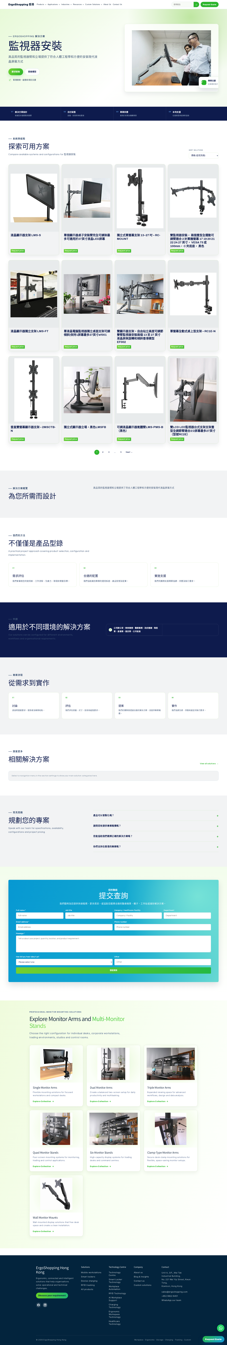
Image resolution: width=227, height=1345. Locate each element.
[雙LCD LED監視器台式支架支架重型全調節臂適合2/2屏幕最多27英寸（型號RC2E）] (193, 390)
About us (138, 1272)
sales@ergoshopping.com (174, 1292)
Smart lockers (88, 1276)
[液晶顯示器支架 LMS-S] (34, 198)
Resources (77, 4)
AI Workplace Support (115, 1299)
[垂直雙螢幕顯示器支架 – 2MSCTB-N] (34, 390)
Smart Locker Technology (115, 1280)
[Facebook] (38, 1305)
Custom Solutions (92, 4)
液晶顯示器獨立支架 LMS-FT (29, 331)
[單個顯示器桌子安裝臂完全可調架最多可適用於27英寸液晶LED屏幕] (87, 198)
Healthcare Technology (114, 1322)
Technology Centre (114, 1273)
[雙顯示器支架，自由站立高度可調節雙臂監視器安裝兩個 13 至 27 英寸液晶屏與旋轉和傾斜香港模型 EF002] (140, 294)
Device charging (89, 1281)
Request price (18, 251)
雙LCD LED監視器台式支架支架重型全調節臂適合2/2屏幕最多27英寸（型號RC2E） (192, 431)
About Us (107, 4)
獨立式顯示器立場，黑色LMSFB (85, 427)
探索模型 (32, 72)
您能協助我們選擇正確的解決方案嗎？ (156, 836)
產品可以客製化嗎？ (156, 815)
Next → (129, 452)
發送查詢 (113, 970)
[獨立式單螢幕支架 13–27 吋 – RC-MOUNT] (140, 198)
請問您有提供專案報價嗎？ (156, 826)
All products (87, 1289)
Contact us (139, 1281)
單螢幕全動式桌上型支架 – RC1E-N (193, 331)
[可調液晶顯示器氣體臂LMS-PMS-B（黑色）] (140, 390)
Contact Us (117, 4)
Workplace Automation (114, 1287)
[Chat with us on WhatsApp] (220, 1328)
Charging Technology (114, 1306)
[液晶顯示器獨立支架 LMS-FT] (34, 294)
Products (40, 4)
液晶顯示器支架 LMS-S (26, 235)
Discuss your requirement (52, 1295)
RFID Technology (117, 1293)
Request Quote (209, 4)
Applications (53, 4)
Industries (65, 4)
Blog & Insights (141, 1276)
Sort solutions (196, 150)
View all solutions (209, 764)
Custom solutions (142, 1285)
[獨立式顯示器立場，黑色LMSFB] (87, 390)
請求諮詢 (16, 72)
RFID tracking (88, 1285)
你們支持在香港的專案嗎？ (156, 846)
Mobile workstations (91, 1272)
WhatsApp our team (171, 1300)
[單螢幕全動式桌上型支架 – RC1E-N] (193, 294)
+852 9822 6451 (170, 1296)
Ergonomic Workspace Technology (114, 1314)
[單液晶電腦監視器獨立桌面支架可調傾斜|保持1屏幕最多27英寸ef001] (87, 294)
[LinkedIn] (45, 1305)
